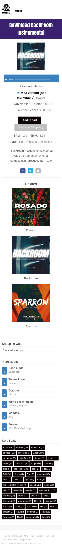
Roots (6, 506)
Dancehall (18, 469)
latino (16, 490)
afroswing (22, 453)
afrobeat (19, 447)
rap (44, 496)
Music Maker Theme (33, 544)
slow (52, 506)
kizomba (34, 485)
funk (5, 479)
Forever (13, 424)
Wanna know (16, 379)
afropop (6, 453)
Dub (29, 474)
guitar (28, 479)
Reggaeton (25, 539)
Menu (18, 11)
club (5, 469)
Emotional (7, 539)
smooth (6, 512)
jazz (21, 485)
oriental (21, 496)
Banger (37, 458)
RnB (36, 501)
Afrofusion (35, 447)
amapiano (8, 458)
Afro (5, 447)
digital (45, 469)
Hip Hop (7, 485)
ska (41, 506)
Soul (18, 512)
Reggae (7, 501)
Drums (17, 474)
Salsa (17, 506)
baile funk (23, 458)
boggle (51, 458)
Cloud (47, 463)
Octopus (14, 390)
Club (53, 536)
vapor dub (31, 517)
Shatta (30, 506)
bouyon (34, 463)
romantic (49, 501)
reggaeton (23, 501)
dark (34, 469)
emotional (42, 474)
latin (5, 490)
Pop (47, 536)
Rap (16, 539)
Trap (43, 512)
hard (39, 479)
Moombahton (45, 490)
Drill (5, 474)
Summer (31, 512)
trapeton (7, 517)
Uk (18, 517)
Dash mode (15, 368)
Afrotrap (37, 453)
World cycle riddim (20, 401)
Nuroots (7, 496)
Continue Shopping (31, 127)
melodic (28, 490)
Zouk (44, 517)
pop (33, 496)
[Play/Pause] (5, 79)
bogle (5, 463)
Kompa (47, 485)
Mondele (14, 413)
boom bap (19, 463)
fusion (16, 479)
